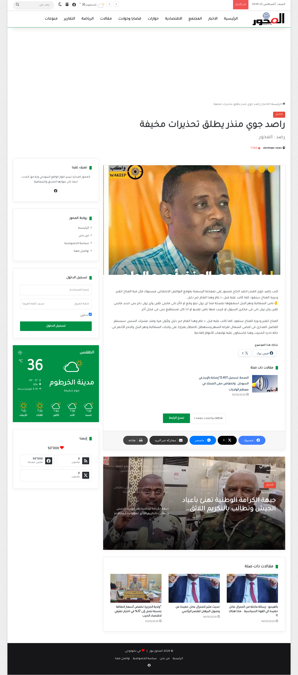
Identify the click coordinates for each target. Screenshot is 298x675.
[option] (194, 503)
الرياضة (87, 19)
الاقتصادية (173, 19)
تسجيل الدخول (56, 326)
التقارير (69, 19)
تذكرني (84, 315)
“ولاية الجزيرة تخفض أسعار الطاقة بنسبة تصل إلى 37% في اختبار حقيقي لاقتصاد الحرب (138, 612)
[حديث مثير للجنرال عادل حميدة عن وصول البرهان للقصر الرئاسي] (194, 588)
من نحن (84, 236)
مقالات (106, 19)
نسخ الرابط (176, 418)
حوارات (153, 19)
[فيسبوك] (56, 191)
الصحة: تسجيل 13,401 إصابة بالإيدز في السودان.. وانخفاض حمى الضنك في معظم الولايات (224, 384)
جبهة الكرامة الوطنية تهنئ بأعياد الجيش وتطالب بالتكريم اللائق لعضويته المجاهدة (179, 4)
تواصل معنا (81, 251)
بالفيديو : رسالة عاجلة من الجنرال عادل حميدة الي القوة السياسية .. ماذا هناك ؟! (253, 612)
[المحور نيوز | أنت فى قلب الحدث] (268, 19)
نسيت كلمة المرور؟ (33, 304)
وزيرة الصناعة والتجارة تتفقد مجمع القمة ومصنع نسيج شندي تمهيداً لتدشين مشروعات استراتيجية (227, 505)
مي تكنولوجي (133, 651)
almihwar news (272, 148)
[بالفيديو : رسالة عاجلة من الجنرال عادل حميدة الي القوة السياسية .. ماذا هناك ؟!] (252, 588)
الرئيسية (231, 19)
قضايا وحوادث (129, 19)
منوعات (51, 19)
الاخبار (212, 19)
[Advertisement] (149, 64)
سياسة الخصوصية (76, 243)
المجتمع (195, 19)
